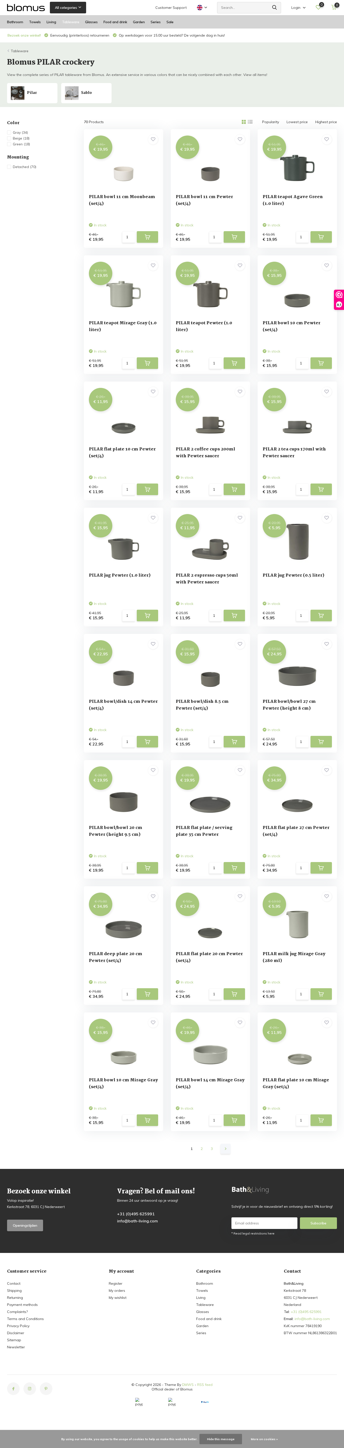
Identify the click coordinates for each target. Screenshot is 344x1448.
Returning (15, 1297)
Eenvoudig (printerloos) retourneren (79, 35)
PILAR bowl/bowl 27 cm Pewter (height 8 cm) (289, 705)
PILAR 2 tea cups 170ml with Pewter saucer (294, 453)
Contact (13, 1283)
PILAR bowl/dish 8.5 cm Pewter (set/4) (202, 705)
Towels (35, 22)
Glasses (91, 22)
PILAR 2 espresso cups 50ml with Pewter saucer (207, 579)
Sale (170, 22)
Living (51, 22)
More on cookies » (264, 1439)
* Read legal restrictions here (252, 1233)
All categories (66, 7)
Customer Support (171, 7)
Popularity (270, 122)
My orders (117, 1290)
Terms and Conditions (25, 1319)
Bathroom (15, 22)
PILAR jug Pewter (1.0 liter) (120, 575)
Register (115, 1283)
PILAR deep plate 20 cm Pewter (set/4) (115, 957)
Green (21, 144)
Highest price (326, 122)
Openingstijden (25, 1225)
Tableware (70, 22)
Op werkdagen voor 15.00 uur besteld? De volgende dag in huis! (171, 35)
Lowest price (297, 122)
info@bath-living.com (137, 1220)
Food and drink (115, 22)
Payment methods (22, 1304)
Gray (20, 132)
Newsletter (16, 1347)
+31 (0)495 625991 (136, 1213)
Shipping (14, 1290)
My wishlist (117, 1297)
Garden (139, 22)
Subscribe (318, 1223)
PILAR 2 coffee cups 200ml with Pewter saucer (205, 453)
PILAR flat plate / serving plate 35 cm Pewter (204, 831)
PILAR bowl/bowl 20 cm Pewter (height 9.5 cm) (115, 831)
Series (156, 22)
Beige (21, 138)
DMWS (188, 1384)
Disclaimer (15, 1333)
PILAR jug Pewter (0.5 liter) (293, 575)
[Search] (274, 7)
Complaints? (17, 1311)
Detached (24, 167)
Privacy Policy (18, 1326)
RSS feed (205, 1384)
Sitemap (14, 1340)
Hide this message (220, 1439)
